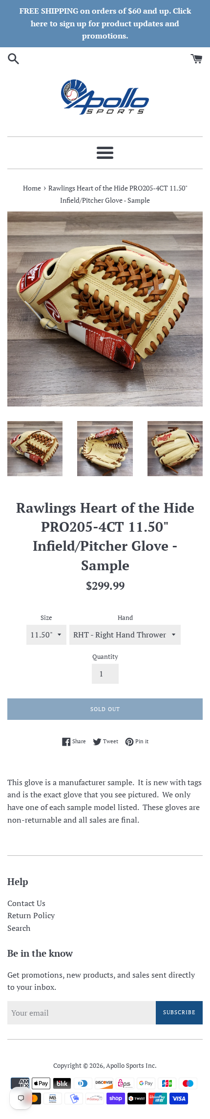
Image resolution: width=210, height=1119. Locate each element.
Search (18, 928)
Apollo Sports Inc (130, 1065)
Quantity (105, 657)
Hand (125, 618)
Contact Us (26, 903)
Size (46, 618)
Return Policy (31, 915)
